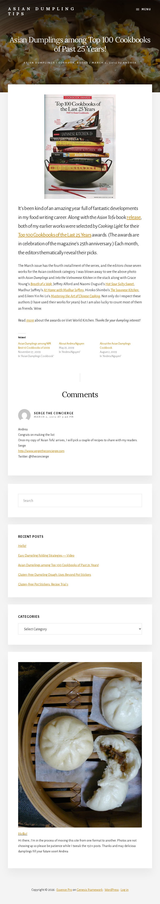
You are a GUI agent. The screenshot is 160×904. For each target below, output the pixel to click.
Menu (146, 9)
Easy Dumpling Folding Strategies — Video (46, 555)
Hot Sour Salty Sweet (119, 284)
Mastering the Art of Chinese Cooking (75, 296)
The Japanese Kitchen (124, 290)
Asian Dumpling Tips (42, 11)
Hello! (22, 546)
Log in (125, 889)
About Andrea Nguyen (71, 343)
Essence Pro (64, 889)
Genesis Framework (90, 889)
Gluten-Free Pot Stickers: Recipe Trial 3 (43, 584)
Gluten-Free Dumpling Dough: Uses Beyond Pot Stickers (54, 574)
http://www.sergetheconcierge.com (41, 451)
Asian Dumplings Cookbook (49, 62)
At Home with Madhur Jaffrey (64, 290)
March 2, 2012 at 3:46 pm (54, 417)
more (30, 320)
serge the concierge (54, 413)
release (133, 217)
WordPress (112, 889)
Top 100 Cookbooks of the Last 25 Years (54, 235)
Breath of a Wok (41, 284)
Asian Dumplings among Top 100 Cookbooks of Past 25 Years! (58, 565)
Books (82, 62)
